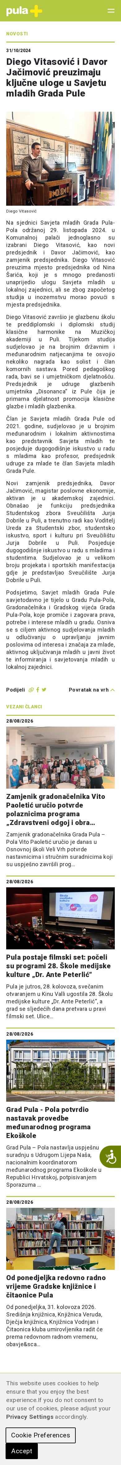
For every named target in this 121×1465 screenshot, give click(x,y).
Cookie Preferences (40, 1435)
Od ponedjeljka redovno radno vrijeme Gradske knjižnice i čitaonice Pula (56, 1286)
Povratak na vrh (89, 690)
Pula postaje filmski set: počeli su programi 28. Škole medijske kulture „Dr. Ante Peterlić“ (58, 966)
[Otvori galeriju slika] (104, 196)
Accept (21, 1451)
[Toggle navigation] (109, 11)
